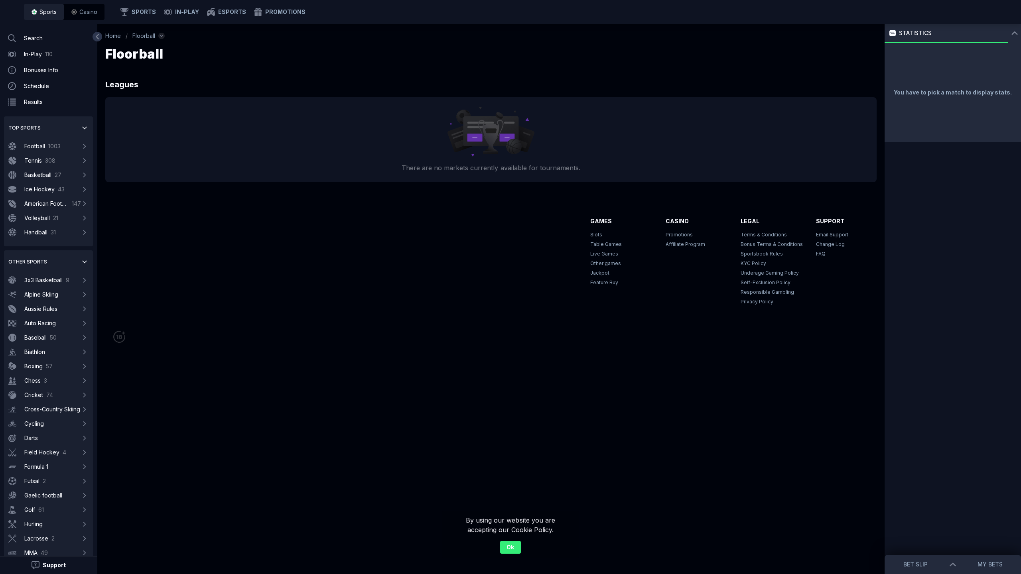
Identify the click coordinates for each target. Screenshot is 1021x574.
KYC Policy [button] (753, 263)
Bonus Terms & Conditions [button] (772, 244)
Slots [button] (596, 235)
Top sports (24, 128)
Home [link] (113, 35)
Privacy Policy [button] (757, 302)
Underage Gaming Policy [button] (770, 273)
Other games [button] (605, 263)
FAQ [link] (821, 254)
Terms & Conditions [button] (764, 235)
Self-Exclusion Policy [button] (765, 282)
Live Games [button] (604, 254)
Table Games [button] (606, 244)
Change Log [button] (830, 244)
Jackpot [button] (599, 273)
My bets (990, 564)
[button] (84, 12)
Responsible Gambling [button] (767, 292)
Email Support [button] (832, 235)
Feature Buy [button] (604, 282)
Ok (510, 547)
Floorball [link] (143, 35)
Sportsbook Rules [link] (762, 254)
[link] (44, 12)
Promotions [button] (679, 235)
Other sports (27, 262)
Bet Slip (915, 564)
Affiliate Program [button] (685, 244)
